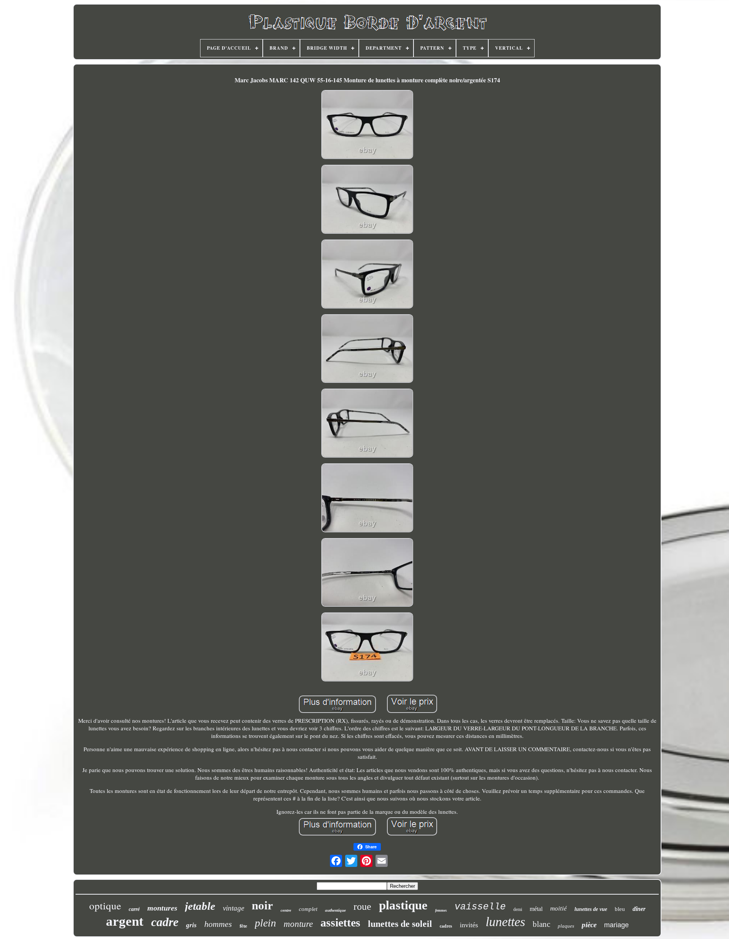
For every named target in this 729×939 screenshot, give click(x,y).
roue (362, 906)
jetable (200, 906)
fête (243, 926)
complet (308, 909)
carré (134, 909)
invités (469, 925)
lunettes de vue (590, 909)
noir (262, 905)
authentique (335, 910)
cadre (164, 922)
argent (125, 921)
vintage (233, 908)
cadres (446, 926)
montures (162, 908)
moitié (558, 908)
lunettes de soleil (400, 924)
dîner (639, 909)
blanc (541, 924)
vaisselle (480, 906)
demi (517, 909)
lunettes (505, 922)
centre (286, 910)
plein (265, 923)
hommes (218, 924)
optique (105, 905)
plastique (403, 905)
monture (298, 924)
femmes (441, 910)
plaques (566, 926)
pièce (589, 925)
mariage (616, 925)
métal (536, 909)
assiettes (340, 922)
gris (191, 925)
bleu (620, 909)
